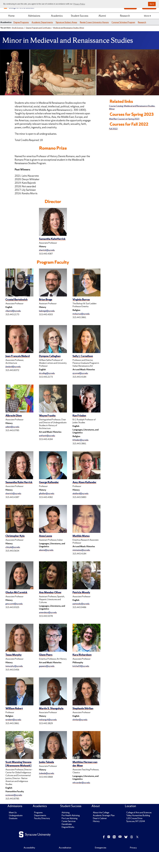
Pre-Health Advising (71, 815)
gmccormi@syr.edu (14, 603)
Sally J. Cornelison (83, 356)
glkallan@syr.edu (46, 493)
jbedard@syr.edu (13, 366)
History (96, 821)
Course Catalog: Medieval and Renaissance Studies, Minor (132, 107)
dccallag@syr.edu (47, 373)
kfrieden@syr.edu (80, 439)
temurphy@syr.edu (14, 666)
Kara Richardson (82, 654)
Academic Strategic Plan (104, 815)
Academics (57, 15)
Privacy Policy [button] (79, 4)
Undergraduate (15, 815)
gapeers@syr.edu (46, 666)
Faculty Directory (42, 818)
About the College (101, 812)
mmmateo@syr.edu (81, 550)
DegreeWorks (68, 827)
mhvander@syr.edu (81, 782)
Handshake (67, 824)
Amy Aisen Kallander (84, 482)
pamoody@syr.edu (81, 603)
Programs (38, 812)
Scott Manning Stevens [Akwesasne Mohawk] (18, 763)
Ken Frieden (79, 415)
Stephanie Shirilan (83, 708)
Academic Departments (42, 22)
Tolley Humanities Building (138, 815)
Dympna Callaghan (50, 356)
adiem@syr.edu (12, 426)
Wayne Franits (47, 415)
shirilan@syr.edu (80, 719)
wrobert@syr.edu (13, 719)
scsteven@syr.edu (13, 795)
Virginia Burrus (81, 299)
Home (11, 15)
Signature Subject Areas (66, 22)
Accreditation (65, 847)
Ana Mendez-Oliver (50, 592)
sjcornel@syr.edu (80, 373)
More (146, 16)
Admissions (34, 15)
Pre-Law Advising (69, 818)
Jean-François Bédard (17, 356)
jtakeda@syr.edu (46, 773)
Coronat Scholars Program (123, 22)
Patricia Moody (81, 592)
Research (125, 15)
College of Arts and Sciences (139, 812)
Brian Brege (45, 299)
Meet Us (13, 812)
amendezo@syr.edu (48, 612)
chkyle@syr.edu (12, 547)
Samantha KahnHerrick (52, 239)
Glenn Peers (45, 654)
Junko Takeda (46, 762)
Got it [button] (152, 4)
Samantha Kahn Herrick (18, 482)
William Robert (14, 708)
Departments (40, 815)
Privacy (133, 847)
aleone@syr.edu (46, 550)
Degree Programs (21, 22)
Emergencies (100, 847)
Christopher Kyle (15, 536)
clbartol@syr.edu (13, 310)
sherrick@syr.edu (47, 250)
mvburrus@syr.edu (81, 313)
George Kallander (49, 482)
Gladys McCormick (16, 592)
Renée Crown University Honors (94, 22)
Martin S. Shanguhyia (51, 708)
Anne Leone (45, 536)
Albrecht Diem (13, 415)
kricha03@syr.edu (81, 666)
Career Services (69, 821)
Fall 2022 (113, 128)
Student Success (79, 15)
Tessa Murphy (13, 654)
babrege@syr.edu (47, 310)
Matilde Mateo (81, 536)
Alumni (102, 15)
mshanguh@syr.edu (48, 719)
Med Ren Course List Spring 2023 (124, 118)
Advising (65, 812)
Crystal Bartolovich (16, 299)
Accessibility (29, 847)
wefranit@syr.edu (47, 435)
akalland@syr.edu (80, 493)
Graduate (13, 818)
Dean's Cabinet (100, 818)
